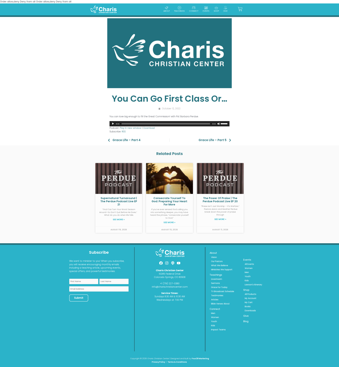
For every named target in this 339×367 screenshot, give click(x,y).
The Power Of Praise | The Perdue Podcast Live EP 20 (220, 199)
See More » (119, 219)
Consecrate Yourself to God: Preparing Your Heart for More (169, 201)
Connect (193, 11)
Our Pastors (217, 261)
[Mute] (218, 123)
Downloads (250, 310)
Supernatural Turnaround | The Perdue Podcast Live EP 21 (118, 201)
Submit (78, 298)
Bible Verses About (220, 303)
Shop (216, 11)
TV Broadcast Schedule (222, 291)
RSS (124, 131)
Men (213, 313)
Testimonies (217, 295)
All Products (250, 294)
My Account (250, 298)
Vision (214, 257)
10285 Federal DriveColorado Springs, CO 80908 (169, 275)
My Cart (249, 302)
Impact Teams (218, 329)
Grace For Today (219, 287)
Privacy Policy (158, 362)
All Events (249, 264)
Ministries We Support (221, 269)
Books (248, 306)
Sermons (215, 283)
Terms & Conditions (177, 362)
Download (149, 128)
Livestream (216, 279)
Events (206, 11)
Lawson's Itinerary (253, 284)
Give (225, 11)
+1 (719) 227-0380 (169, 283)
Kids (213, 325)
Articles (214, 299)
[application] (169, 123)
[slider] (224, 123)
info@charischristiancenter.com (170, 286)
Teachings (179, 11)
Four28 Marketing (200, 358)
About (166, 11)
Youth (214, 321)
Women (215, 317)
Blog (245, 321)
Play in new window (130, 128)
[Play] (113, 123)
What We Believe (219, 265)
